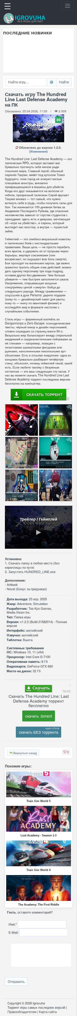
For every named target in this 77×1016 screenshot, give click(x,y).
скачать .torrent (38, 716)
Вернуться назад (24, 753)
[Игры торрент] (30, 18)
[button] (66, 752)
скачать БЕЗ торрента (38, 732)
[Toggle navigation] (68, 6)
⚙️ (51, 81)
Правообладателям (21, 1011)
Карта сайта (48, 1011)
